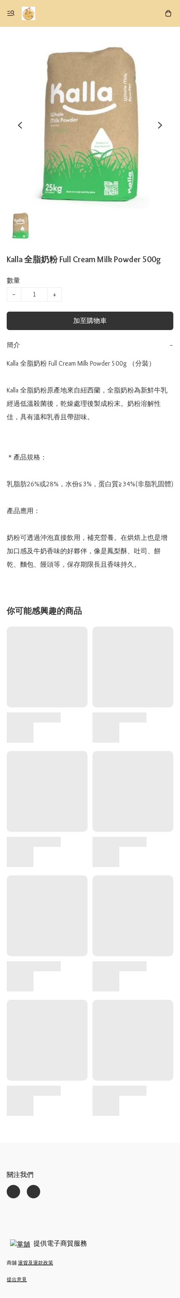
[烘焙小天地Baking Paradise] (28, 13)
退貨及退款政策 (35, 1262)
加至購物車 (90, 321)
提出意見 (17, 1279)
